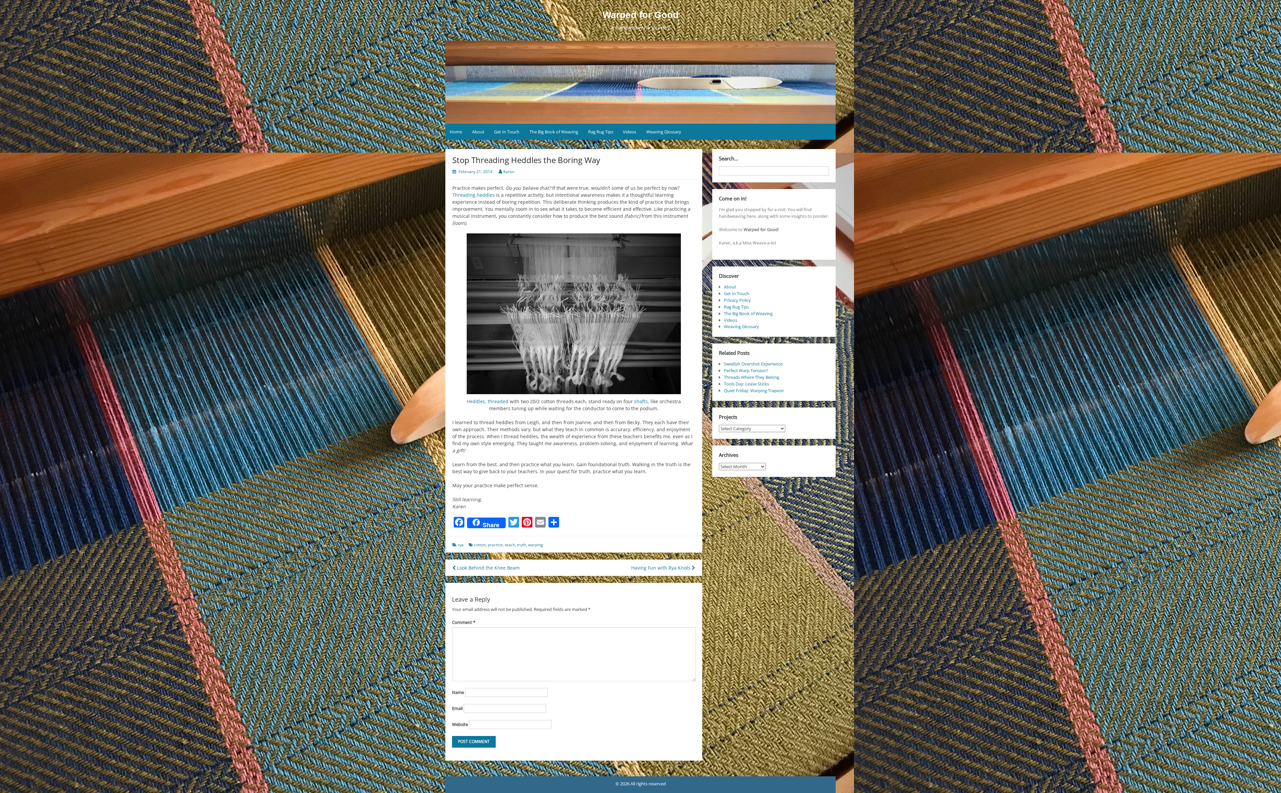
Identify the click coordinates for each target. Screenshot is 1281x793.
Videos (629, 132)
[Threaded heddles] (574, 313)
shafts (641, 401)
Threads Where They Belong (751, 377)
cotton (480, 545)
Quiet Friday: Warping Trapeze (754, 390)
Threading (463, 195)
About (478, 132)
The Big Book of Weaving (553, 132)
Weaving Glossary (663, 132)
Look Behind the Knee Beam (488, 568)
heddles (486, 195)
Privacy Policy (737, 300)
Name (458, 692)
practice (495, 545)
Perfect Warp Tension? (746, 370)
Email (457, 708)
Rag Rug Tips (600, 132)
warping (535, 545)
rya (461, 545)
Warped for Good (640, 15)
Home (456, 132)
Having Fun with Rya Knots (661, 568)
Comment (463, 622)
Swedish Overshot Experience (753, 364)
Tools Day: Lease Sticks (746, 384)
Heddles (476, 401)
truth (521, 545)
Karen (508, 171)
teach (510, 545)
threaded (498, 401)
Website (460, 724)
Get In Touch (506, 132)
